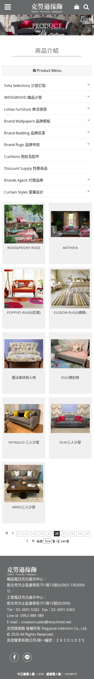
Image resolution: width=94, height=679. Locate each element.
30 (87, 533)
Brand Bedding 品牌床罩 (24, 133)
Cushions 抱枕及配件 (21, 156)
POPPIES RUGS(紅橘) (24, 312)
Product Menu (48, 70)
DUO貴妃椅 (70, 377)
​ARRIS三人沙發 (23, 507)
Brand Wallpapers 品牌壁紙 (27, 121)
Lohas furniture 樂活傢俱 (25, 109)
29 (79, 533)
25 (49, 533)
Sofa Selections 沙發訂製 (25, 85)
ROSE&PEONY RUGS (23, 247)
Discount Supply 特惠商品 (25, 168)
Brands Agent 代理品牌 (23, 180)
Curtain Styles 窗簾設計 (23, 192)
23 (34, 533)
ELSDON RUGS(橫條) (70, 312)
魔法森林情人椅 (24, 377)
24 (41, 533)
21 (19, 533)
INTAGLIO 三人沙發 (23, 442)
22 (26, 533)
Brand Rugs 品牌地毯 (22, 144)
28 (71, 533)
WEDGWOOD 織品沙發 (23, 97)
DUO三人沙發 (70, 442)
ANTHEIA (70, 247)
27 (64, 533)
